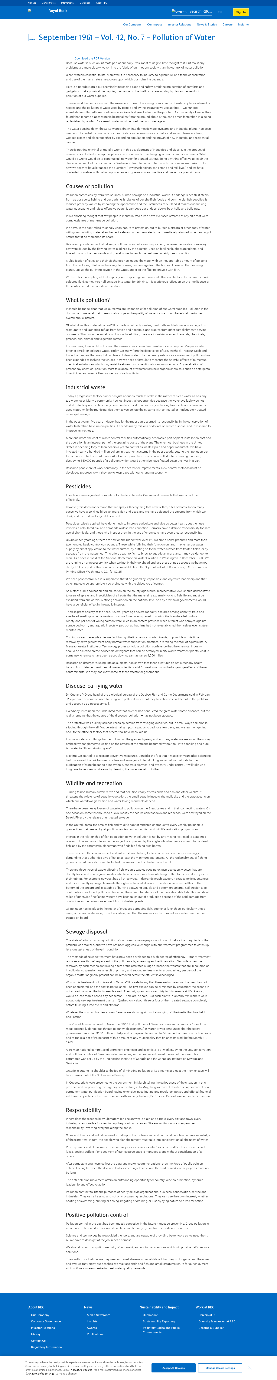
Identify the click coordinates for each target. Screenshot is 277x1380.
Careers (228, 24)
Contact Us (38, 1340)
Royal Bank (58, 10)
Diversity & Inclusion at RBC (217, 1321)
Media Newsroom (98, 1315)
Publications (95, 1334)
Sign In (241, 12)
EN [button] (220, 12)
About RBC (101, 3)
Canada (32, 3)
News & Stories (207, 24)
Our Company (132, 24)
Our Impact (154, 24)
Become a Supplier (211, 1328)
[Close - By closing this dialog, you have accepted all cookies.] (250, 1367)
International (67, 3)
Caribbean (85, 3)
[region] (138, 1368)
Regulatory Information (46, 1347)
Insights (243, 24)
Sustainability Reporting (159, 1321)
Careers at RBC (208, 1315)
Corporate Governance (46, 1321)
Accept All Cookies (173, 1367)
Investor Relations (179, 24)
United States (49, 3)
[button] (192, 12)
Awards (92, 1328)
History (36, 1334)
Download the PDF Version (92, 58)
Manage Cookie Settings (220, 1367)
